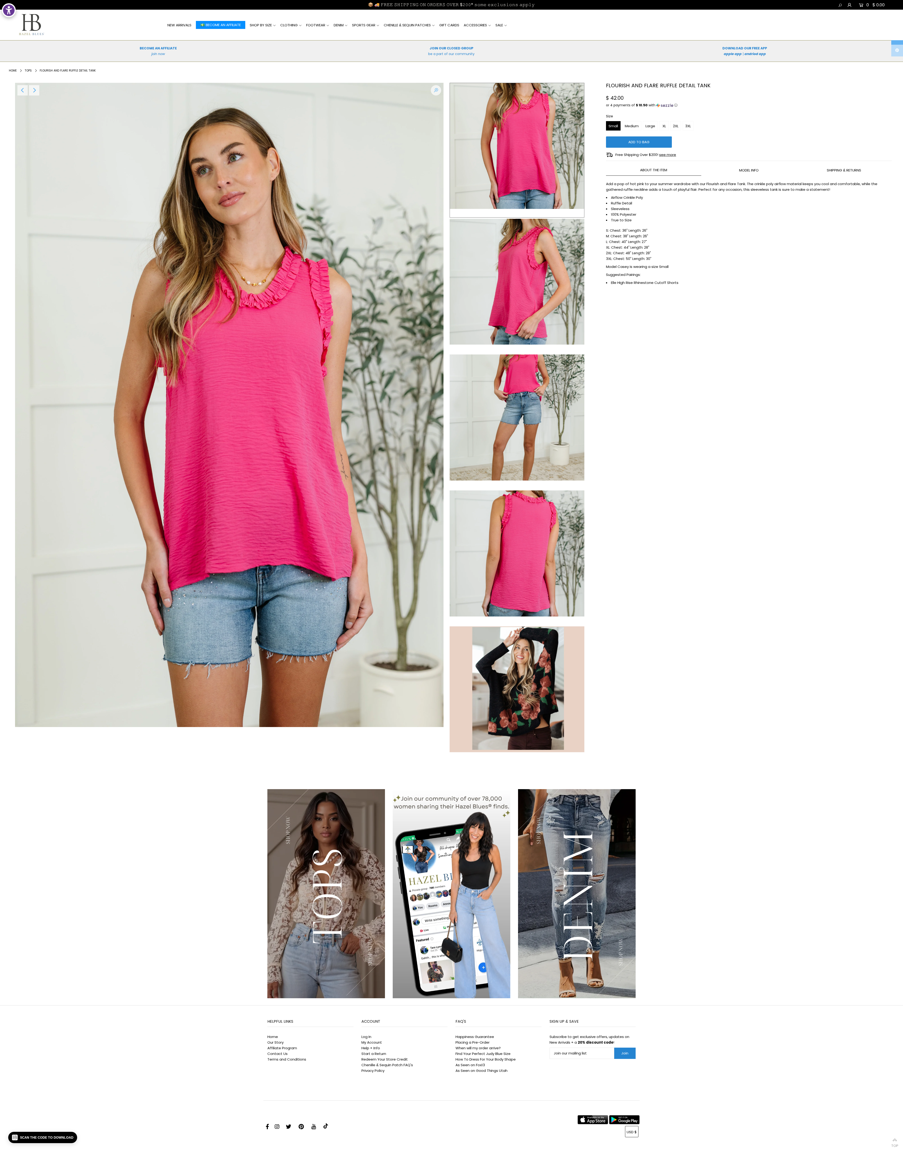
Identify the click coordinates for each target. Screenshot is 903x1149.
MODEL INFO (749, 170)
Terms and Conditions (286, 1059)
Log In (366, 1036)
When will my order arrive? (478, 1048)
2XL (675, 125)
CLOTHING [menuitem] (289, 25)
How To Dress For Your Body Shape (485, 1059)
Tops (28, 70)
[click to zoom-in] (436, 90)
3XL (688, 125)
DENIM (339, 25)
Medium (632, 125)
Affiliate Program (282, 1048)
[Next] (34, 90)
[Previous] (22, 90)
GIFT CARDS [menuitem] (449, 25)
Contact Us (277, 1053)
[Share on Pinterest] (897, 50)
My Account (371, 1042)
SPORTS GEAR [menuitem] (363, 25)
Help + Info (370, 1048)
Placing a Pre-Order (472, 1042)
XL (664, 125)
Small (613, 125)
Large (650, 125)
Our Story (275, 1042)
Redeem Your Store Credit (384, 1059)
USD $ (632, 1131)
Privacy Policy (372, 1070)
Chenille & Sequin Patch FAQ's (387, 1064)
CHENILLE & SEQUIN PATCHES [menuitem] (407, 25)
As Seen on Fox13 (470, 1064)
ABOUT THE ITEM (653, 169)
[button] (748, 105)
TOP (894, 1143)
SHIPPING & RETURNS (844, 170)
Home (13, 70)
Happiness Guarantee (474, 1036)
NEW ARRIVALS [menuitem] (179, 25)
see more (667, 154)
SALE (499, 25)
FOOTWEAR (315, 25)
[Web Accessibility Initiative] (9, 10)
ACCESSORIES (475, 25)
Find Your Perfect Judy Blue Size (483, 1053)
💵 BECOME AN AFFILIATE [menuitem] (220, 25)
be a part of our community (451, 54)
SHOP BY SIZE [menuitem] (261, 25)
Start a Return (373, 1053)
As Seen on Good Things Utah (481, 1070)
